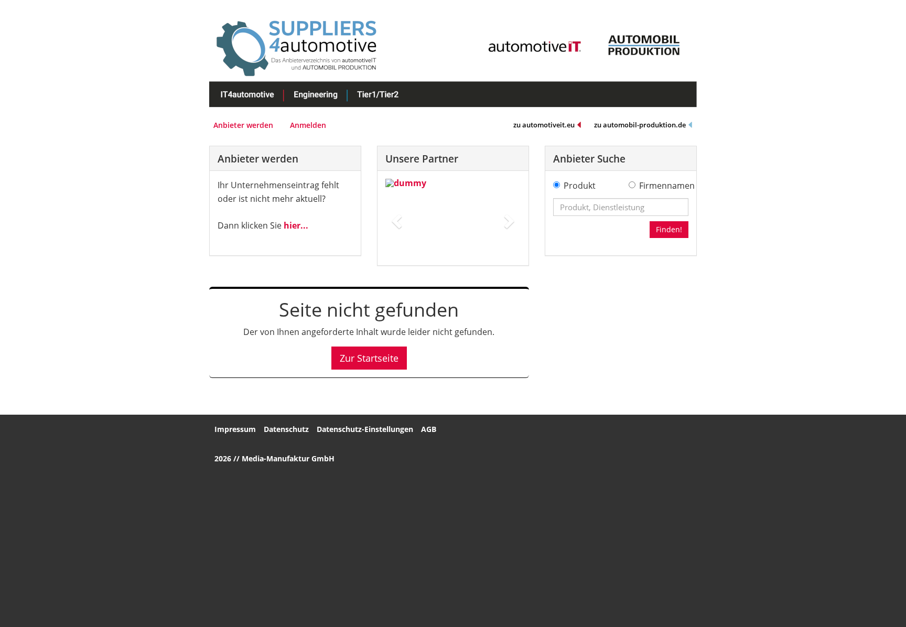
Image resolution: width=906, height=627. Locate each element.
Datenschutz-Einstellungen (365, 429)
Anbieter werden (243, 125)
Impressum (235, 429)
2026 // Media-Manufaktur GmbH (274, 458)
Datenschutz (286, 429)
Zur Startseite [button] (369, 358)
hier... (296, 225)
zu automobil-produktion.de (640, 124)
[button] (395, 218)
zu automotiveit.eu (544, 124)
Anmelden (308, 125)
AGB (428, 429)
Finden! (669, 229)
